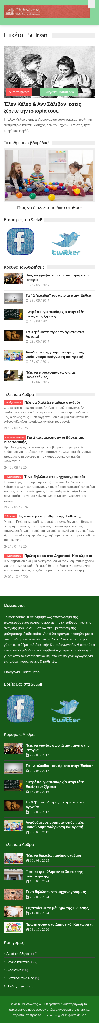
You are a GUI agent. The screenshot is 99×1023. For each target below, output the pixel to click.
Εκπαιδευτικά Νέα (20, 978)
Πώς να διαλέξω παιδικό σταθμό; (42, 402)
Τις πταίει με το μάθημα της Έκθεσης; (43, 516)
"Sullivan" (37, 35)
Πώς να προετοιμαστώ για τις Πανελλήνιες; (51, 374)
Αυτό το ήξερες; (19, 92)
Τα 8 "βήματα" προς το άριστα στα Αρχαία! (55, 334)
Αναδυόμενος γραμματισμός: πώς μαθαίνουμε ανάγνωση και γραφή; (55, 354)
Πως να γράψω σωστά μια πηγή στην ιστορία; (58, 277)
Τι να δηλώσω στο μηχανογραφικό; (45, 476)
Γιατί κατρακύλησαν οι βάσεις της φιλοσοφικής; (44, 439)
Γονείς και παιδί (18, 961)
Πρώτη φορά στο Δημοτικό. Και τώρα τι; (48, 555)
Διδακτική (13, 969)
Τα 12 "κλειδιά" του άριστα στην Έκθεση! (60, 295)
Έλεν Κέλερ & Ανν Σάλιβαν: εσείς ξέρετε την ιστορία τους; (42, 107)
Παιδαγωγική (16, 986)
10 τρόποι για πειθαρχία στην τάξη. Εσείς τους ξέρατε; (56, 313)
